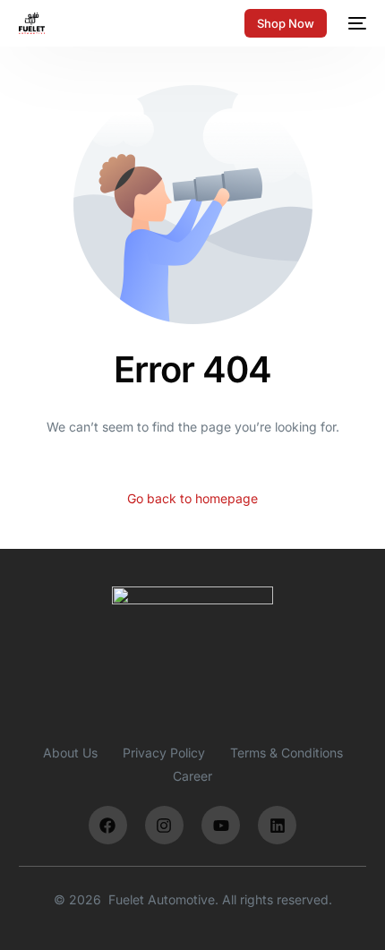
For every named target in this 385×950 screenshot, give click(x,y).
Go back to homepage (192, 498)
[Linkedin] (277, 825)
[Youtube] (220, 825)
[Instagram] (164, 825)
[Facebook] (108, 825)
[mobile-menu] (355, 23)
